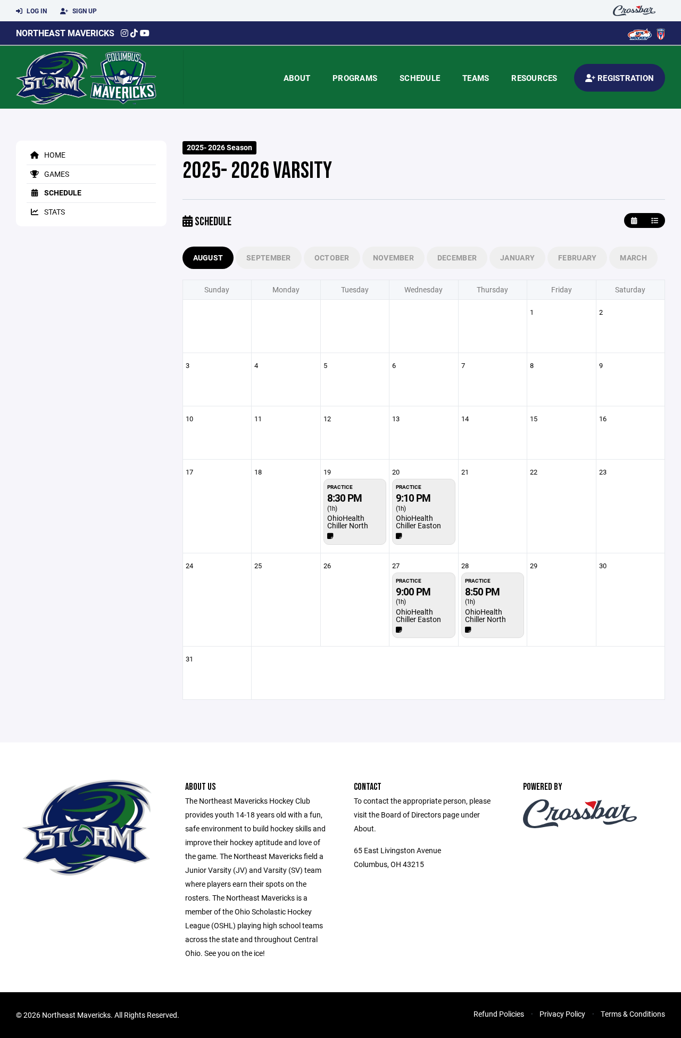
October (332, 257)
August (208, 257)
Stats (54, 212)
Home (54, 155)
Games (56, 174)
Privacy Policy (562, 1014)
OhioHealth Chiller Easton (418, 521)
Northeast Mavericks (65, 32)
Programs (355, 77)
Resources (534, 77)
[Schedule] (654, 220)
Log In (36, 10)
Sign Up (84, 10)
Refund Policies (499, 1014)
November (393, 257)
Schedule (420, 77)
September (268, 257)
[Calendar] (634, 220)
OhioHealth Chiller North (347, 521)
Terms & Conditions (633, 1014)
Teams (475, 77)
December (457, 257)
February (577, 257)
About (297, 77)
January (517, 257)
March (633, 257)
